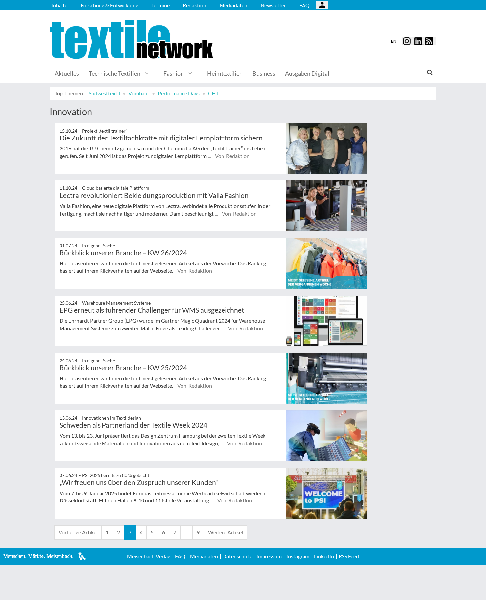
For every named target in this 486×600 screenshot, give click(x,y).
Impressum (269, 556)
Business (263, 73)
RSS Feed (349, 556)
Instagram (297, 556)
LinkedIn (324, 556)
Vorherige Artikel (78, 532)
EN (393, 41)
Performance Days (179, 93)
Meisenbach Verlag (148, 556)
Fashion (173, 73)
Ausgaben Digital (307, 73)
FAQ (304, 5)
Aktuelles (67, 73)
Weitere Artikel (225, 532)
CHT (213, 93)
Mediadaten (233, 5)
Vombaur (138, 93)
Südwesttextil (104, 93)
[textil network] (132, 39)
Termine (160, 5)
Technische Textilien (114, 73)
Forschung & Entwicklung (109, 5)
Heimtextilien (225, 73)
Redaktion (194, 5)
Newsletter (273, 5)
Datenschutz (237, 556)
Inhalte (59, 5)
